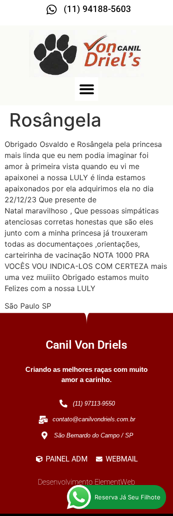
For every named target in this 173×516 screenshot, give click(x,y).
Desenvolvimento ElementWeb (86, 482)
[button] (86, 89)
